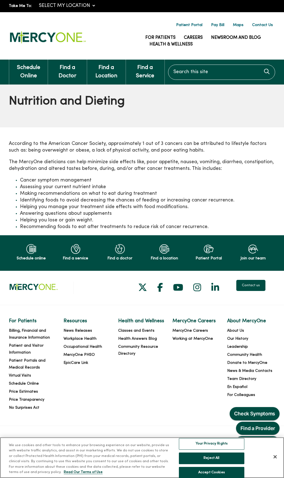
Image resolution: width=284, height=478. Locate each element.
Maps (238, 25)
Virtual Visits (20, 375)
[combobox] (221, 72)
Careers (193, 37)
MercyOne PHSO (79, 355)
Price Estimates (23, 391)
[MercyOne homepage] (48, 43)
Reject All (211, 458)
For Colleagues (241, 395)
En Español (237, 387)
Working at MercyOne (193, 339)
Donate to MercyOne (247, 363)
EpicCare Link (76, 363)
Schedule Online (28, 72)
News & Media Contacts (249, 371)
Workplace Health (80, 339)
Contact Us (262, 25)
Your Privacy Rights (212, 444)
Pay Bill (217, 25)
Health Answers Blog (137, 339)
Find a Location (106, 72)
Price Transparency (26, 400)
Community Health (244, 355)
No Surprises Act (24, 408)
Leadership (237, 347)
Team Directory (241, 379)
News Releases (78, 331)
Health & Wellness (171, 44)
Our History (237, 339)
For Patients (160, 37)
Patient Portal (189, 25)
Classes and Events (136, 331)
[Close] (275, 457)
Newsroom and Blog (236, 37)
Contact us (251, 285)
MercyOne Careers (190, 331)
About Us (235, 331)
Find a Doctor (67, 72)
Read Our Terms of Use (83, 472)
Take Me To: (20, 6)
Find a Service (145, 72)
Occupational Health (83, 347)
